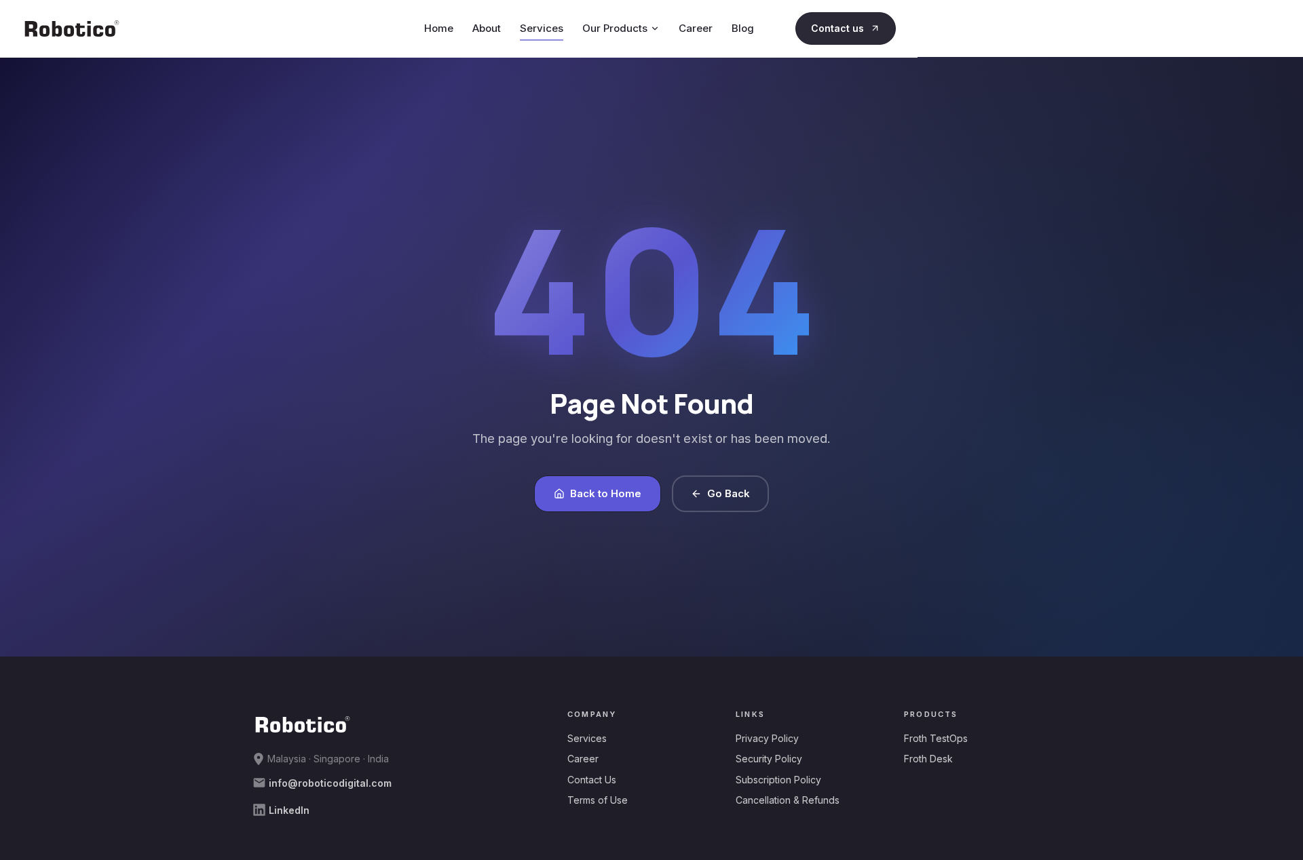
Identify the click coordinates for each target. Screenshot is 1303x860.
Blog (743, 28)
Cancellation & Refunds (787, 800)
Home (438, 28)
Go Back (728, 493)
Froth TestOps (936, 738)
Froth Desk (928, 758)
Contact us (837, 28)
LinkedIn (287, 810)
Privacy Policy (767, 738)
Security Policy (769, 758)
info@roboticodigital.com (329, 783)
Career (696, 28)
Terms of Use (597, 800)
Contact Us (591, 779)
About (486, 28)
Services (541, 28)
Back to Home (605, 493)
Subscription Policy (778, 779)
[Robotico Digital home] (72, 28)
